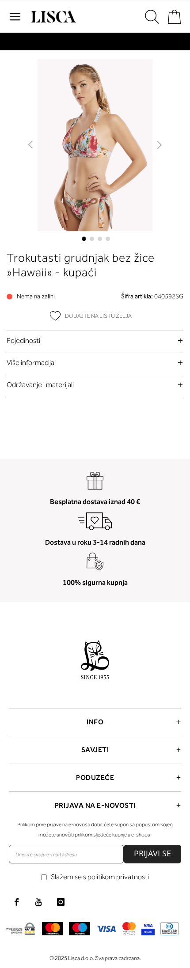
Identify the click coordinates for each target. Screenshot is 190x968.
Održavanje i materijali (40, 384)
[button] (31, 145)
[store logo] (53, 16)
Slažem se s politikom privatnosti (100, 877)
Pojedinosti (23, 340)
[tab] (95, 340)
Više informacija (30, 362)
